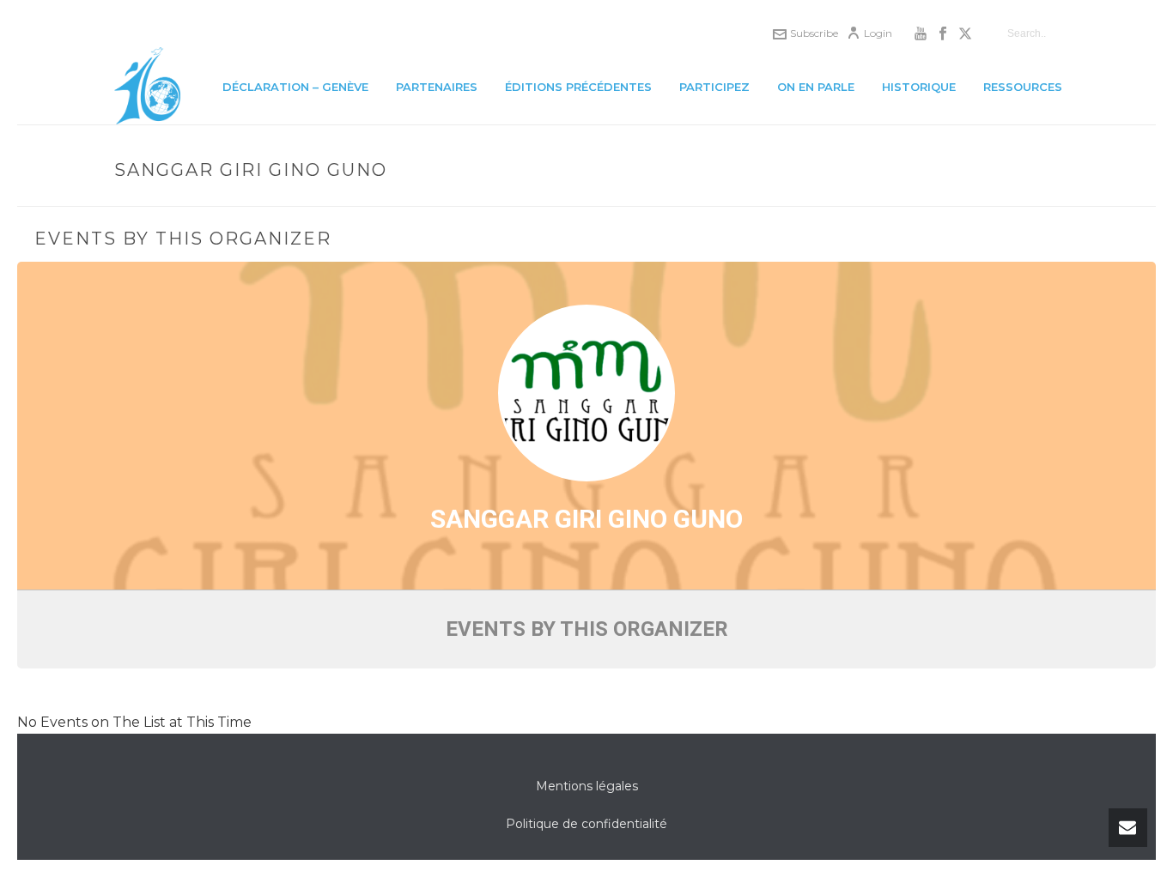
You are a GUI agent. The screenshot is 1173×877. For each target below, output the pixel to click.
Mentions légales (587, 786)
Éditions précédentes (578, 87)
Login (878, 33)
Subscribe (814, 33)
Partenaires (436, 87)
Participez (714, 87)
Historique (919, 87)
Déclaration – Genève (295, 87)
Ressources (1022, 87)
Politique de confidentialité (586, 824)
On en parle (815, 87)
